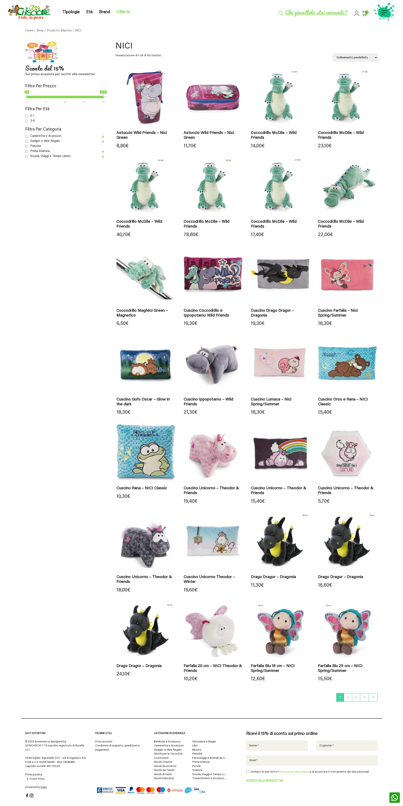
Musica (196, 749)
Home (29, 30)
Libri (195, 745)
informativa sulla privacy (294, 772)
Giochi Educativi (164, 778)
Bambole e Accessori (167, 741)
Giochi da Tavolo (164, 770)
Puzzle (196, 766)
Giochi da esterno (165, 766)
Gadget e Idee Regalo (45, 141)
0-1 (32, 115)
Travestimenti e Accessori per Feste (210, 778)
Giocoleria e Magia (204, 741)
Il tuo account (104, 741)
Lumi (44, 787)
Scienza (197, 770)
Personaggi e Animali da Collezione (210, 757)
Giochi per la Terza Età (168, 753)
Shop (40, 30)
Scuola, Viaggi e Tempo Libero (50, 156)
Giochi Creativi (163, 762)
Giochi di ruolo (163, 774)
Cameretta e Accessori (45, 136)
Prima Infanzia (40, 151)
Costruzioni (161, 757)
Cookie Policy (37, 778)
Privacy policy (33, 774)
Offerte (123, 12)
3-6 (32, 120)
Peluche (35, 146)
